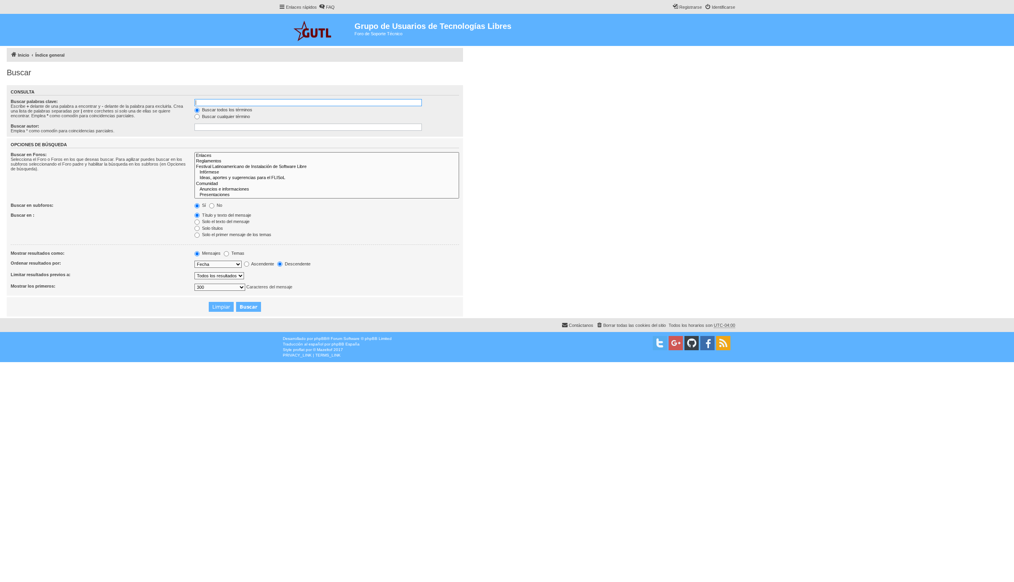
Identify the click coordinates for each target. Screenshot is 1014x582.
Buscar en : (22, 215)
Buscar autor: (25, 126)
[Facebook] (707, 343)
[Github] (691, 343)
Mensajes (211, 253)
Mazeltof (324, 349)
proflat (299, 349)
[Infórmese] (326, 172)
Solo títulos (212, 228)
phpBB (320, 338)
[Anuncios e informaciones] (326, 189)
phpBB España (346, 344)
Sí (203, 205)
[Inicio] (317, 30)
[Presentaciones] (326, 195)
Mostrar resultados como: (38, 253)
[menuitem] (327, 7)
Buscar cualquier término (225, 116)
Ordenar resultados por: (36, 263)
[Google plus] (676, 343)
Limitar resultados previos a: (41, 274)
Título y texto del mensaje (226, 215)
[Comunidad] (326, 184)
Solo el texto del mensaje (225, 221)
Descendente (297, 263)
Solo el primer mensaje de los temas (236, 234)
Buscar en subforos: (32, 205)
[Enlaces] (326, 155)
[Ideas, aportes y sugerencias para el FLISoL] (326, 178)
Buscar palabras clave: (34, 101)
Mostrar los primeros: (33, 286)
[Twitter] (660, 343)
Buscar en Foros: (29, 154)
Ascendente (262, 263)
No (218, 205)
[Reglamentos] (326, 161)
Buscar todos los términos (226, 109)
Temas (237, 253)
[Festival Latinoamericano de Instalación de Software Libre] (326, 167)
